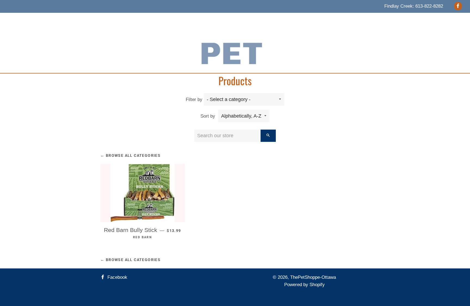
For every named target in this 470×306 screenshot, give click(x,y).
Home (123, 19)
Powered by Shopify (304, 284)
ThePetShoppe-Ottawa (313, 277)
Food (142, 19)
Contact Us (291, 19)
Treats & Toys (168, 19)
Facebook (116, 277)
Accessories (202, 19)
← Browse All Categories (130, 155)
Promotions (261, 19)
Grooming (232, 19)
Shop (315, 19)
